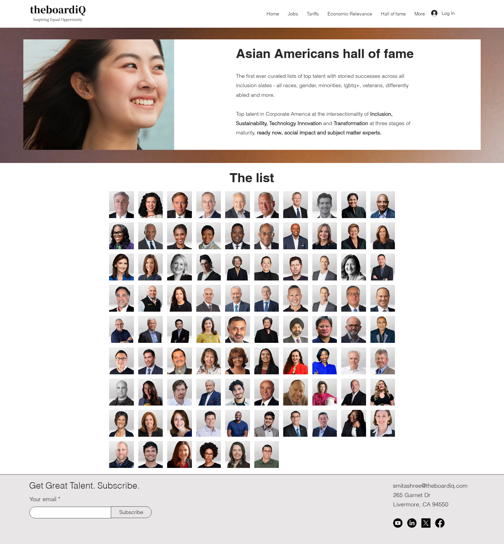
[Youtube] (397, 523)
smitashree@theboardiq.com (430, 485)
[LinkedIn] (411, 523)
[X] (425, 523)
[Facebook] (439, 523)
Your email (42, 499)
